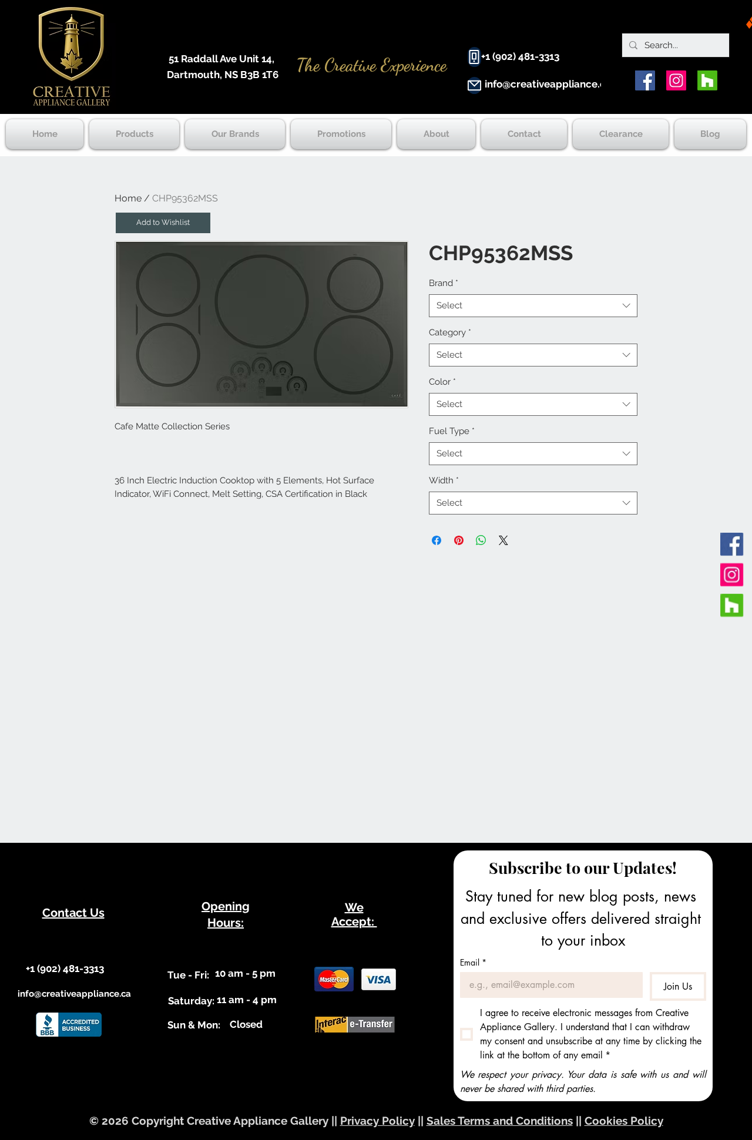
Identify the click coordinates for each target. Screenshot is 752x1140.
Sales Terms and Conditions (500, 1120)
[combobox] (533, 305)
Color (442, 381)
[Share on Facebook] (436, 540)
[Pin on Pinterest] (459, 540)
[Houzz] (707, 80)
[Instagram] (676, 80)
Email (473, 962)
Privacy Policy (377, 1120)
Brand (443, 283)
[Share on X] (503, 540)
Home (128, 198)
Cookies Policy (624, 1120)
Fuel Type (452, 431)
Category (450, 332)
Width (444, 480)
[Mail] (474, 85)
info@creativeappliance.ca (548, 84)
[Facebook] (645, 80)
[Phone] (474, 57)
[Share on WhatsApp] (481, 540)
